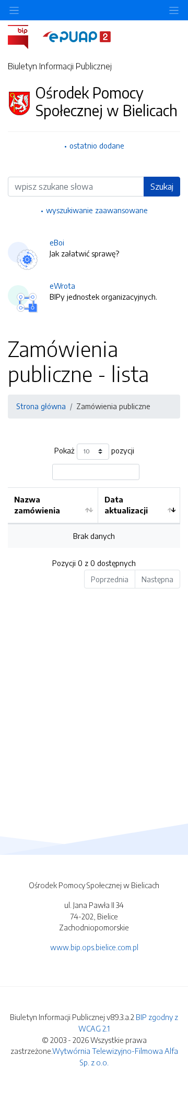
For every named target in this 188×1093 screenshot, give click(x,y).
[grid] (94, 517)
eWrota (62, 285)
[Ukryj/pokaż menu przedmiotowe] (14, 10)
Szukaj (161, 186)
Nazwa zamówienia (37, 505)
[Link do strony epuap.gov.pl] (77, 36)
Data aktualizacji (126, 505)
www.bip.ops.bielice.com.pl (94, 947)
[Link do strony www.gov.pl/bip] (24, 36)
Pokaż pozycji (94, 450)
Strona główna (41, 406)
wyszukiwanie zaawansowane (97, 210)
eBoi (57, 242)
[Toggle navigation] (174, 10)
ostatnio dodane (96, 145)
